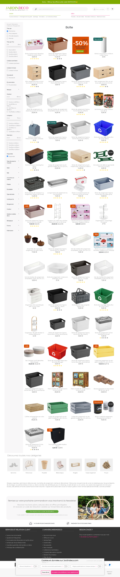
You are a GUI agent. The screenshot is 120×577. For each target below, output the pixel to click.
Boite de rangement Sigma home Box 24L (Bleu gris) (104, 193)
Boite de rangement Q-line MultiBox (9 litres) (103, 333)
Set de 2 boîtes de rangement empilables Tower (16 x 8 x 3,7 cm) (34, 278)
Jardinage (35, 16)
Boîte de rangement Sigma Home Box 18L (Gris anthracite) (34, 389)
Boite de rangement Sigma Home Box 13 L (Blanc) (57, 249)
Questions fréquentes (14, 538)
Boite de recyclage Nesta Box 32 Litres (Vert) (103, 305)
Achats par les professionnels (16, 542)
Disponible (12, 156)
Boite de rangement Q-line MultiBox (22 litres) (34, 445)
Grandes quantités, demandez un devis (19, 545)
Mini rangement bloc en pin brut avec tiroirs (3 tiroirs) (34, 82)
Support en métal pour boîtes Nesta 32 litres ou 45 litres (57, 221)
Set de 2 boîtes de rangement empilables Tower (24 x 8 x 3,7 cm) (80, 250)
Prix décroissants (13, 36)
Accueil (9, 24)
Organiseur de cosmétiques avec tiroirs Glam (34, 305)
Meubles (73, 16)
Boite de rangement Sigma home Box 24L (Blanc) (81, 110)
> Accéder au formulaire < (88, 537)
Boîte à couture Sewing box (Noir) (34, 165)
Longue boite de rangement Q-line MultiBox (57, 193)
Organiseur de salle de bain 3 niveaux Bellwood (34, 333)
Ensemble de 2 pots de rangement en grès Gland (34, 249)
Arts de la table (80, 16)
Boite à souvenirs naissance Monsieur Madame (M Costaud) (103, 249)
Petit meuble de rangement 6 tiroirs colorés (57, 389)
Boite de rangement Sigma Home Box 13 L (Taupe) (81, 277)
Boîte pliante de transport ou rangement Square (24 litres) (34, 193)
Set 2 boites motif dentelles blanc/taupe (34, 361)
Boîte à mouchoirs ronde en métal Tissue (104, 54)
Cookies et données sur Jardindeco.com (60, 560)
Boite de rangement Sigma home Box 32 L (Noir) (57, 305)
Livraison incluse (13, 70)
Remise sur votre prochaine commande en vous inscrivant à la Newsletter (42, 501)
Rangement (16, 26)
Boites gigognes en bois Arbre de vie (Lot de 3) (104, 389)
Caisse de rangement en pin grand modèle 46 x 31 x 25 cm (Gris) (80, 418)
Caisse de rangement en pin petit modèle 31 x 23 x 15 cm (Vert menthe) (57, 418)
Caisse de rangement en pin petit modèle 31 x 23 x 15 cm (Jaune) (104, 362)
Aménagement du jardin (26, 16)
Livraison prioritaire (14, 63)
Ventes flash (47, 540)
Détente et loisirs (101, 16)
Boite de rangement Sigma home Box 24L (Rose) (34, 221)
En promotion (12, 85)
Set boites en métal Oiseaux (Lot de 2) (104, 110)
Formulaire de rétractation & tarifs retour (20, 540)
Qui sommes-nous (50, 535)
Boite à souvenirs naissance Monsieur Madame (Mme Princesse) (81, 222)
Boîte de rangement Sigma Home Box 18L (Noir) (57, 82)
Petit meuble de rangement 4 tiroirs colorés (80, 389)
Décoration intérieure (90, 16)
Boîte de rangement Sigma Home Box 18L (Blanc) (81, 333)
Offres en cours (49, 538)
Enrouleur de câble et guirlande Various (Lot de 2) (103, 165)
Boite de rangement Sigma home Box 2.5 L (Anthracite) (81, 361)
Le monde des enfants (51, 16)
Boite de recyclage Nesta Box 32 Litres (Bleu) (103, 137)
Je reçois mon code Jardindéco (42, 511)
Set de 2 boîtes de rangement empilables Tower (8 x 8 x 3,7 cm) (103, 278)
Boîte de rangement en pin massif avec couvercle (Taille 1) (80, 165)
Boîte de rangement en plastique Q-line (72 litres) (34, 110)
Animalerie (42, 16)
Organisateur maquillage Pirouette (104, 221)
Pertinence (12, 31)
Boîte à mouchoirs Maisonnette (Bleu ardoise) (34, 137)
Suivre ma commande (14, 535)
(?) (31, 566)
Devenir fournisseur (50, 555)
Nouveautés (47, 545)
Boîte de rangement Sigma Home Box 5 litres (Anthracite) (57, 333)
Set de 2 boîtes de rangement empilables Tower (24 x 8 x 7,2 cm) (57, 110)
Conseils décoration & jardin (53, 552)
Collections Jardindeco (51, 550)
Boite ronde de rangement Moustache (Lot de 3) (103, 417)
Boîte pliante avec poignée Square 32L (80, 305)
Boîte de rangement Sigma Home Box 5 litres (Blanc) (81, 137)
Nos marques (48, 547)
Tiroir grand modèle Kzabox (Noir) (57, 445)
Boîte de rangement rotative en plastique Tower (57, 277)
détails (44, 562)
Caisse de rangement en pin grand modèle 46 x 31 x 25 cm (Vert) (57, 166)
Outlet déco (47, 542)
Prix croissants (13, 33)
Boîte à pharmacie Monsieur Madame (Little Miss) (34, 54)
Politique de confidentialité (15, 547)
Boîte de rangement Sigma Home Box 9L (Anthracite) (57, 137)
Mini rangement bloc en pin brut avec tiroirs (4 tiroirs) (104, 82)
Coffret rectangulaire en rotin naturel (34, 417)
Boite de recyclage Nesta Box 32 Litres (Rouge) (57, 361)
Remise (11, 38)
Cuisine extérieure (14, 16)
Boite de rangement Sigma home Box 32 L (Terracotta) (57, 54)
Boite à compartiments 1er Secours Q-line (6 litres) (80, 193)
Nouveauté (12, 77)
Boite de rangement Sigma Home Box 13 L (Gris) (81, 82)
